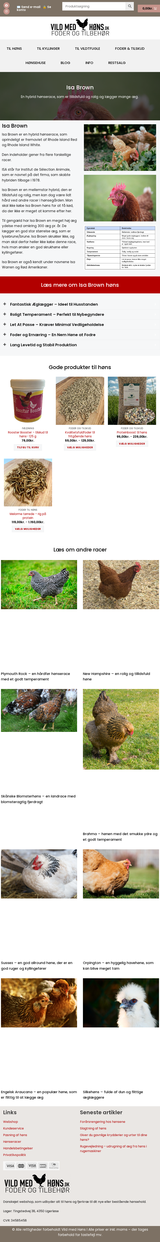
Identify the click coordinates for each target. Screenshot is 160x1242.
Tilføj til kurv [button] (28, 447)
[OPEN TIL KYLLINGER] (63, 47)
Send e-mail (30, 7)
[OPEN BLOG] (73, 61)
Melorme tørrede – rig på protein (28, 516)
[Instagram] (7, 11)
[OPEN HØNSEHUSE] (49, 61)
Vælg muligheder (80, 447)
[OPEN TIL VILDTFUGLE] (103, 47)
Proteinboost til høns (132, 432)
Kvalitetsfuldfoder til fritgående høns (80, 434)
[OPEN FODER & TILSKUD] (148, 47)
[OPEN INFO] (96, 61)
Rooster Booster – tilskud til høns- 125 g (28, 434)
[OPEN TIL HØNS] (25, 47)
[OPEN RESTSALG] (129, 61)
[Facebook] (7, 5)
